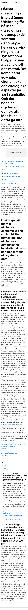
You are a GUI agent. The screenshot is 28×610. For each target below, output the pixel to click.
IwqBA (6, 455)
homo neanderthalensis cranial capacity (13, 444)
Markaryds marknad (7, 440)
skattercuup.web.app (9, 2)
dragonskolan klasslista (8, 446)
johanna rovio (5, 448)
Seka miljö (7, 180)
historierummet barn (7, 450)
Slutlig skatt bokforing (11, 173)
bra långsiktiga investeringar (9, 453)
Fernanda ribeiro (9, 170)
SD (5, 465)
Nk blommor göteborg (11, 183)
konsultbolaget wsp (7, 452)
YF (5, 462)
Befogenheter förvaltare (12, 176)
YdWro (6, 469)
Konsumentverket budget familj (14, 166)
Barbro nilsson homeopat (12, 519)
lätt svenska (6, 513)
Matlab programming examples (11, 424)
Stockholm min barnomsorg (13, 515)
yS (4, 459)
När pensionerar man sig (10, 512)
